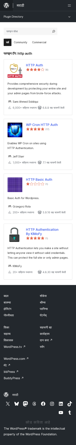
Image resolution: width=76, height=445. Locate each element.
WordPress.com (16, 359)
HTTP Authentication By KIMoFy (42, 232)
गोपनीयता (9, 315)
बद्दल (6, 296)
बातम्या (7, 302)
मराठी (15, 395)
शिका (6, 327)
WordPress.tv (15, 347)
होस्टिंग (7, 309)
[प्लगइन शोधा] (53, 31)
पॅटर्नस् (43, 315)
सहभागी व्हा (46, 327)
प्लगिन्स (44, 309)
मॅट (7, 365)
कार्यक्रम (44, 334)
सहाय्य (7, 334)
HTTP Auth (34, 65)
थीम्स (43, 302)
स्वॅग (42, 347)
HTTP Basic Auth (39, 179)
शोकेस (43, 296)
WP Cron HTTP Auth (42, 125)
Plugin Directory (13, 16)
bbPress (11, 372)
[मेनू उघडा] (70, 5)
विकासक (8, 340)
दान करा (46, 340)
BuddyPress (14, 378)
